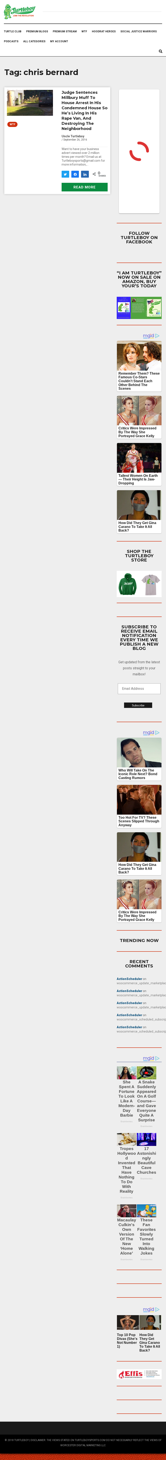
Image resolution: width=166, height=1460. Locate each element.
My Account (59, 41)
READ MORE (84, 187)
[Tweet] (65, 174)
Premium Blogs (37, 31)
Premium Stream (65, 31)
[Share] (75, 174)
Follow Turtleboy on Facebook (139, 237)
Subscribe (138, 705)
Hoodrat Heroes (104, 31)
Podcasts (11, 41)
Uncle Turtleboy (73, 136)
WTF (84, 31)
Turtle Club (12, 31)
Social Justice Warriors (138, 31)
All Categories (34, 41)
